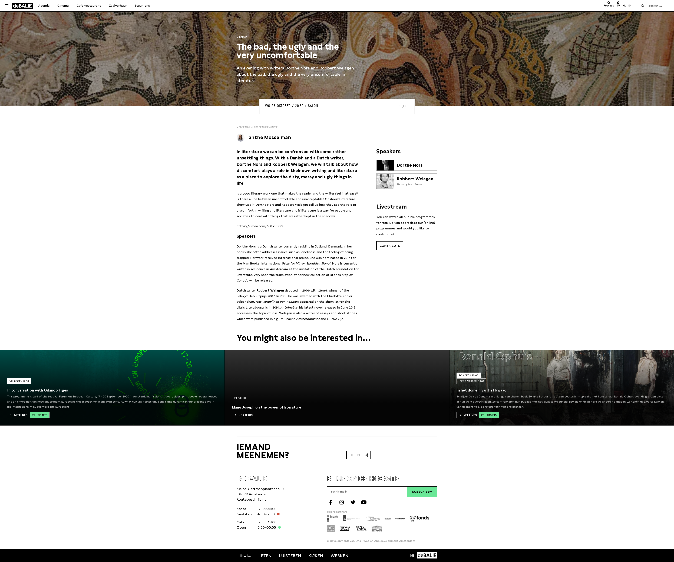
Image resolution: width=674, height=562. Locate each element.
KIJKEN (315, 556)
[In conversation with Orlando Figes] (37, 390)
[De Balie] (22, 6)
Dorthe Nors (410, 165)
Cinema (63, 5)
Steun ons (142, 5)
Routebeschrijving (251, 499)
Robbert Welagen (415, 178)
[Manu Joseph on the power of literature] (266, 407)
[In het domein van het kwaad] (482, 390)
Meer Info (21, 415)
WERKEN (339, 556)
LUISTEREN (290, 556)
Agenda (44, 5)
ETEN (266, 556)
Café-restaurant (89, 5)
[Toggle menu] (6, 5)
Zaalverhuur (118, 5)
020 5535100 (266, 509)
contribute (389, 245)
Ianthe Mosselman (269, 137)
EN (630, 5)
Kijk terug (246, 415)
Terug (242, 37)
